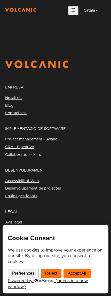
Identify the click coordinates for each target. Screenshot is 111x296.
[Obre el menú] (73, 10)
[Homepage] (20, 10)
